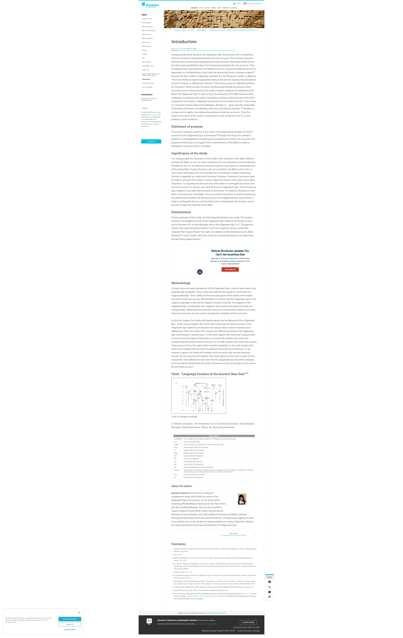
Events (207, 8)
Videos (213, 8)
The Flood (191, 30)
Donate (234, 8)
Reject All (70, 624)
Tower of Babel (147, 87)
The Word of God (148, 83)
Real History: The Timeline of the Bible (203, 596)
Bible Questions (147, 38)
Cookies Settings (70, 629)
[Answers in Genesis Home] (150, 6)
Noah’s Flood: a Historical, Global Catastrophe (151, 74)
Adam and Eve (147, 19)
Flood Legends (201, 30)
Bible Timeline (147, 46)
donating (209, 613)
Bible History (146, 34)
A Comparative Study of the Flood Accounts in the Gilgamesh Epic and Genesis (233, 30)
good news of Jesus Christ (206, 624)
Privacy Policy (153, 114)
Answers (194, 8)
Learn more (248, 622)
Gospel (144, 54)
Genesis (144, 50)
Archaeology (146, 22)
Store (201, 8)
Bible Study (146, 42)
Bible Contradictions (149, 30)
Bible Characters (147, 26)
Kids (219, 8)
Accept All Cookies (69, 619)
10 (247, 373)
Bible (184, 30)
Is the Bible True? (147, 66)
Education (226, 8)
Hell (143, 58)
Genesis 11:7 (245, 593)
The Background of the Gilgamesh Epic (234, 535)
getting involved (219, 613)
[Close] (79, 612)
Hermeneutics (146, 62)
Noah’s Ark (145, 70)
